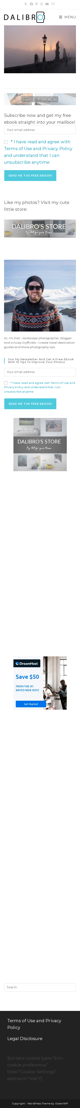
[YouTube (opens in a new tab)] (47, 4)
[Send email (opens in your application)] (53, 4)
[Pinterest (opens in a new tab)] (36, 4)
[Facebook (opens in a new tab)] (31, 4)
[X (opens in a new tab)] (26, 4)
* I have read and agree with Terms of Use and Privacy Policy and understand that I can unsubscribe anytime (39, 387)
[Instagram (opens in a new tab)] (41, 4)
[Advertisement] (40, 520)
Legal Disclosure (24, 1038)
